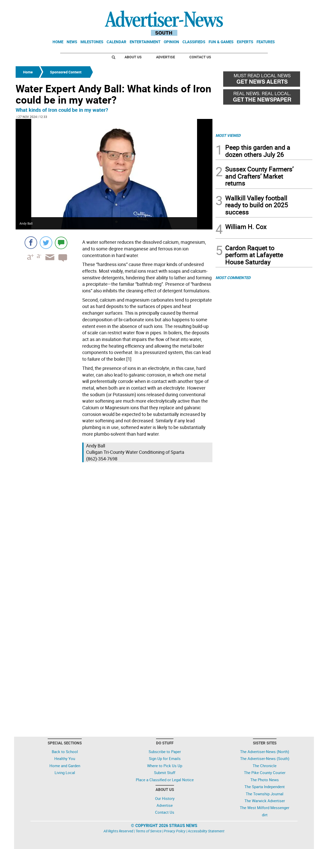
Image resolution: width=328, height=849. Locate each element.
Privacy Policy (175, 831)
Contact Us (200, 56)
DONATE (300, 6)
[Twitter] (46, 242)
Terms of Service (148, 831)
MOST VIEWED (228, 135)
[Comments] (61, 242)
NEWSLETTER (271, 6)
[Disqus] (114, 534)
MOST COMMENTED (233, 277)
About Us (133, 56)
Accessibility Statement (206, 831)
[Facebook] (31, 242)
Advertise (165, 56)
